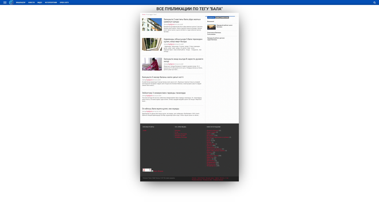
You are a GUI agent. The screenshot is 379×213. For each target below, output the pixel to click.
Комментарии (224, 17)
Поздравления (211, 162)
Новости (31, 2)
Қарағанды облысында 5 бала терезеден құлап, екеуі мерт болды (183, 40)
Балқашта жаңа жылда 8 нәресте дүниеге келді (183, 60)
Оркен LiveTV (64, 2)
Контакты (177, 130)
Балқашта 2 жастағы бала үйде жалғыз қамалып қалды (182, 20)
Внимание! (210, 21)
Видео (40, 2)
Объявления (210, 160)
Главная (217, 178)
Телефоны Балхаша (181, 137)
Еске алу (209, 145)
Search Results (201, 178)
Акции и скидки (211, 132)
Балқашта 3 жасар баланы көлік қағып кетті (162, 77)
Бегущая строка (210, 178)
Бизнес (209, 139)
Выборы (209, 142)
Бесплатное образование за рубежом (218, 137)
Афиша (209, 134)
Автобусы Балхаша (212, 130)
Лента (208, 154)
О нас (176, 132)
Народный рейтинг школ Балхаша (224, 26)
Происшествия (211, 164)
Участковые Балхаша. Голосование (214, 33)
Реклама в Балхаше (181, 134)
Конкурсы (209, 152)
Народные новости (212, 155)
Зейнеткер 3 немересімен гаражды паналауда (163, 93)
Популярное (211, 17)
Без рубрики (210, 135)
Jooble (144, 130)
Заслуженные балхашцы (214, 149)
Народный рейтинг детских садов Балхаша (216, 38)
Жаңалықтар (20, 2)
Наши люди (210, 157)
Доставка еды (211, 144)
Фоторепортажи (51, 2)
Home (143, 14)
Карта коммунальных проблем (216, 150)
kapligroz (171, 24)
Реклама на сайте (180, 135)
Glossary (194, 178)
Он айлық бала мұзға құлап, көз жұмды (160, 108)
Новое (217, 17)
